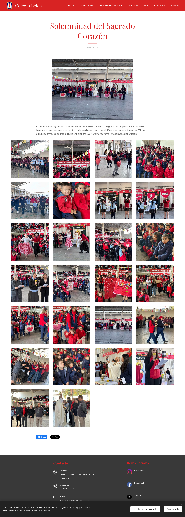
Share (43, 437)
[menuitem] (72, 5)
